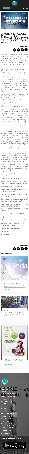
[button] (23, 8)
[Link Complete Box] (14, 275)
